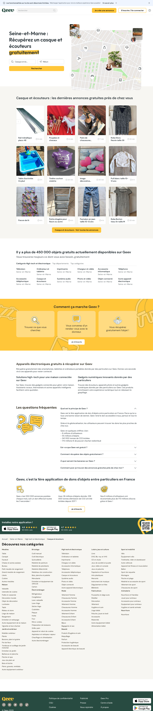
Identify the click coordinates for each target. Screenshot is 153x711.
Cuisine (5, 578)
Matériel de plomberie (40, 566)
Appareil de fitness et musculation (134, 566)
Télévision (23, 270)
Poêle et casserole (9, 595)
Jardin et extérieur (9, 629)
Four (33, 619)
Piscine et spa (7, 657)
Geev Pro (105, 698)
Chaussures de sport (129, 588)
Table (4, 553)
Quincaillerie (36, 560)
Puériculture (96, 591)
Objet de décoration (10, 601)
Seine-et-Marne (16, 539)
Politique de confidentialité (61, 698)
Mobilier (94, 598)
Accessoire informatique (105, 272)
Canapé (5, 557)
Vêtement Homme (68, 604)
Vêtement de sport (128, 585)
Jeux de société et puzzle (101, 563)
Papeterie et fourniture (100, 572)
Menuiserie (36, 578)
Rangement (6, 617)
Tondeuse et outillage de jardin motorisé (14, 647)
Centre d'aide (106, 703)
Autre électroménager (40, 640)
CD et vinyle (96, 560)
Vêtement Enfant (68, 613)
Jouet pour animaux (129, 598)
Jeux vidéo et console (99, 566)
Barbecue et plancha (10, 654)
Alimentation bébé (98, 626)
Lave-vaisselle (37, 600)
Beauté (64, 629)
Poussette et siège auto (100, 595)
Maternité (95, 620)
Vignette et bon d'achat (11, 626)
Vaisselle (5, 589)
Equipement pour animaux (131, 604)
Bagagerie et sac (68, 626)
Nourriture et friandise (129, 595)
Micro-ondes (37, 622)
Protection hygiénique (70, 642)
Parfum (64, 639)
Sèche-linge (36, 606)
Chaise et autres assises (11, 563)
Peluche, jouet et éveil (99, 613)
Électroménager (38, 590)
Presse (83, 703)
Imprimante (64, 270)
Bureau (4, 566)
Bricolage (35, 549)
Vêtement (95, 604)
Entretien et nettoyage (10, 620)
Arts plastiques (97, 575)
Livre (93, 553)
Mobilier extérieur (8, 633)
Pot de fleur (6, 642)
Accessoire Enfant (69, 620)
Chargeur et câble (85, 270)
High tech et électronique (35, 539)
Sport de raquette (128, 572)
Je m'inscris (76, 342)
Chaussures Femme (69, 598)
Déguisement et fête (99, 585)
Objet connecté (105, 280)
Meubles (5, 549)
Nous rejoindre (86, 707)
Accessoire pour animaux (131, 601)
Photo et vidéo (84, 280)
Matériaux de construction (42, 572)
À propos (105, 707)
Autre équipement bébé (100, 623)
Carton (34, 587)
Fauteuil (5, 560)
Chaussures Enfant (69, 617)
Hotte (34, 616)
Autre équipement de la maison (14, 623)
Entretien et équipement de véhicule (42, 582)
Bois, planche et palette (41, 575)
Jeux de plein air (8, 660)
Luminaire (5, 604)
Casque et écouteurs (44, 281)
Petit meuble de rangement (12, 569)
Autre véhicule (126, 563)
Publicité (84, 698)
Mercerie (94, 578)
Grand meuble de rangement (13, 572)
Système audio (64, 280)
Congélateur (36, 597)
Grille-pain (36, 628)
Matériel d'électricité (39, 569)
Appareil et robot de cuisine (42, 631)
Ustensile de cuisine (9, 592)
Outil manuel (36, 553)
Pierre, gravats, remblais (11, 666)
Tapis (4, 607)
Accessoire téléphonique (23, 281)
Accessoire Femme (69, 601)
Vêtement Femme (68, 595)
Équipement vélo (127, 557)
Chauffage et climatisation (42, 637)
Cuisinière (35, 609)
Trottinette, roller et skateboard (133, 560)
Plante (4, 636)
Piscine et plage (127, 578)
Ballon (123, 569)
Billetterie (94, 588)
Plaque (34, 613)
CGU (51, 703)
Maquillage (66, 636)
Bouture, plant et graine (11, 639)
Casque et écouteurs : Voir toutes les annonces (76, 230)
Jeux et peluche (97, 569)
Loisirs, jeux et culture (100, 549)
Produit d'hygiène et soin (71, 633)
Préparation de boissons (41, 625)
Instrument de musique (100, 581)
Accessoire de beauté (70, 646)
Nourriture (125, 610)
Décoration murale (9, 598)
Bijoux (64, 623)
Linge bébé (95, 610)
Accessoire (95, 617)
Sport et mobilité (128, 549)
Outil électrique (38, 557)
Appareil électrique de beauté (73, 649)
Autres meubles (8, 581)
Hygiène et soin (97, 607)
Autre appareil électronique (125, 281)
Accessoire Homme (69, 610)
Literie (4, 575)
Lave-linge (36, 603)
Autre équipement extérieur (12, 669)
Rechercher (36, 68)
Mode (64, 591)
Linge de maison (8, 613)
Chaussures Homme (69, 607)
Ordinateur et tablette (44, 272)
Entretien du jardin (9, 651)
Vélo (122, 553)
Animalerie (125, 591)
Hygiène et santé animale (131, 607)
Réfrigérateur (37, 594)
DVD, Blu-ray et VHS (99, 557)
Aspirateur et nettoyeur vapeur (43, 634)
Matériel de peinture (39, 563)
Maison (5, 585)
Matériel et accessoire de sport (133, 581)
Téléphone (125, 270)
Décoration (95, 601)
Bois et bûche (7, 663)
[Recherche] (54, 10)
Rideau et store (8, 610)
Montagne (125, 575)
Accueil (5, 539)
